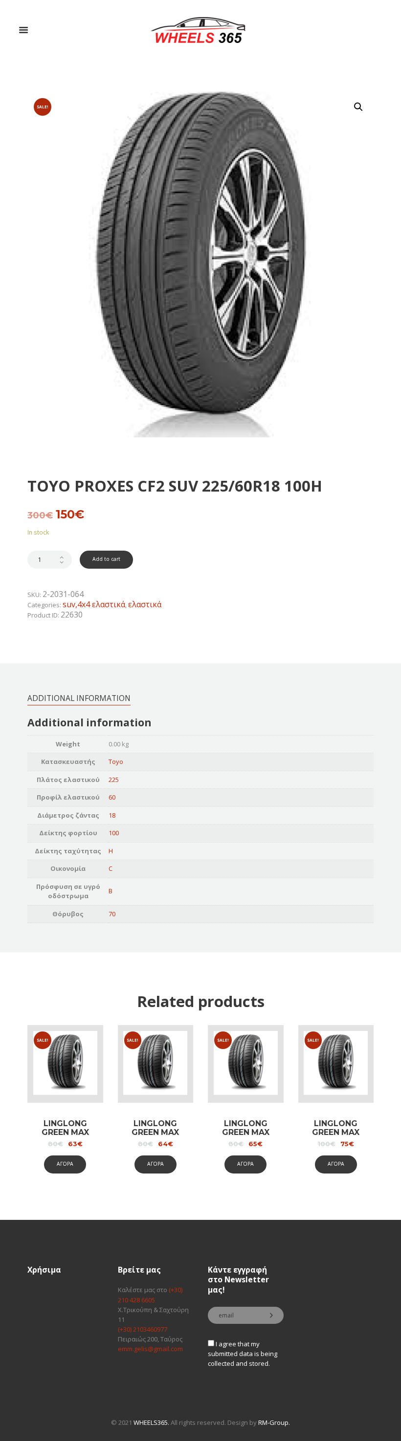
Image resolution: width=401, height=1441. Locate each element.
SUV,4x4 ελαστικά (94, 604)
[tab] (79, 697)
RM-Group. (274, 1422)
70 (112, 913)
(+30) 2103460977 (142, 1329)
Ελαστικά (144, 604)
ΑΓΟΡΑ (65, 1163)
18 (112, 815)
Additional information (79, 698)
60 (112, 797)
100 (114, 832)
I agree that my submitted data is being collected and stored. (242, 1353)
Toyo (116, 761)
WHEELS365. (151, 1422)
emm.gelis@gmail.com (150, 1348)
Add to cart (106, 559)
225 (114, 779)
